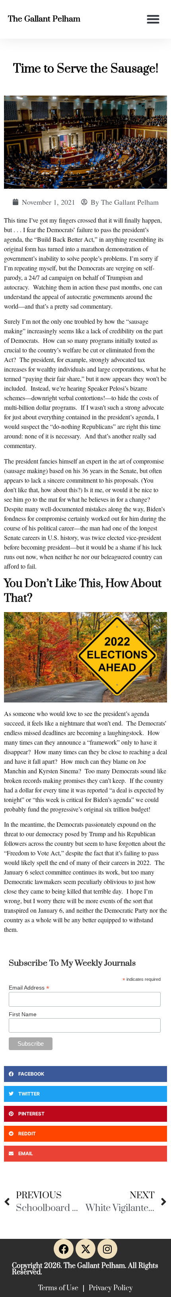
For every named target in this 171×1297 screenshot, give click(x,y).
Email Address (29, 987)
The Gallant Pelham (44, 19)
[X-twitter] (85, 1249)
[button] (153, 19)
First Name (23, 1014)
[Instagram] (107, 1249)
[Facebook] (64, 1249)
